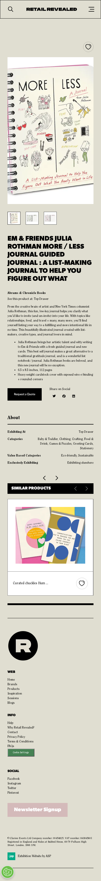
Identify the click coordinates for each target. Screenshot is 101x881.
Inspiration (15, 693)
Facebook (14, 779)
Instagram (14, 783)
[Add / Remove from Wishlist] (88, 47)
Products (13, 689)
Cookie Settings (21, 752)
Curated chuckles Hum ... (30, 583)
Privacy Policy (16, 737)
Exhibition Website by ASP (34, 856)
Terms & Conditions (20, 741)
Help (10, 723)
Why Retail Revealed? (21, 727)
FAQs (11, 746)
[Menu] (91, 9)
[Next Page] (56, 478)
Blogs (11, 703)
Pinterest (13, 792)
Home (11, 679)
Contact (13, 732)
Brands (12, 684)
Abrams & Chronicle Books (27, 293)
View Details (50, 535)
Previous (76, 488)
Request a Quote (24, 394)
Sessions (13, 698)
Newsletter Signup (37, 809)
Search (11, 9)
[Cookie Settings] (7, 872)
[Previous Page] (44, 478)
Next (86, 488)
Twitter (12, 788)
